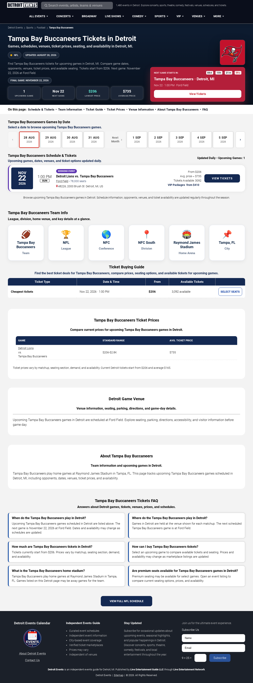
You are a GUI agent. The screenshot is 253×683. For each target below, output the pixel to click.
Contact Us (32, 660)
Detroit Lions (65, 176)
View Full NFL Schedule (126, 601)
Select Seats (230, 291)
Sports (160, 16)
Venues (197, 16)
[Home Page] (22, 5)
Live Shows (113, 16)
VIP (179, 16)
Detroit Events (15, 27)
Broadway (89, 16)
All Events (37, 16)
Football (41, 27)
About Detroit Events (32, 653)
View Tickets (197, 94)
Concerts (63, 16)
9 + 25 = (187, 657)
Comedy (137, 16)
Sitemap (118, 675)
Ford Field (62, 181)
